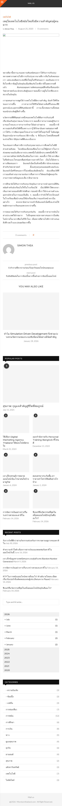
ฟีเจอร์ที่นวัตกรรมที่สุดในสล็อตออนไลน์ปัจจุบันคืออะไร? (44, 515)
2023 (7, 657)
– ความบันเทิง (32, 690)
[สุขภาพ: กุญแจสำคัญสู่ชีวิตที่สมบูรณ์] (31, 384)
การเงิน (32, 728)
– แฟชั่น (32, 703)
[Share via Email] (47, 235)
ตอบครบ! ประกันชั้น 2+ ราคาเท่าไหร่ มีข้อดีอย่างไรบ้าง (45, 479)
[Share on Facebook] (39, 235)
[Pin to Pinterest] (44, 235)
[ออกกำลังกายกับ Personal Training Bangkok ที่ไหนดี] (46, 424)
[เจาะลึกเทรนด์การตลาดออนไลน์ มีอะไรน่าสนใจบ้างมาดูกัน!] (16, 463)
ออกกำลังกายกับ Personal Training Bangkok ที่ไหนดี (46, 439)
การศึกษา (32, 722)
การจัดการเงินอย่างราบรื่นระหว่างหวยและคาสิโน (15, 514)
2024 (7, 653)
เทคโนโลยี (32, 773)
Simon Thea (9, 29)
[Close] (3, 3)
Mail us (31, 3)
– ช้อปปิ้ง (32, 696)
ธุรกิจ (32, 748)
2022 (7, 662)
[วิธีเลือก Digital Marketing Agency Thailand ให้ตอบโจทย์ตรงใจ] (16, 424)
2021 (6, 666)
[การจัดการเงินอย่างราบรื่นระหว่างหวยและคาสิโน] (16, 499)
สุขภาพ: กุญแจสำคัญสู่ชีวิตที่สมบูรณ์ (23, 406)
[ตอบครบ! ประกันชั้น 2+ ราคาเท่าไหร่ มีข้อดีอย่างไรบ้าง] (46, 463)
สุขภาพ (32, 761)
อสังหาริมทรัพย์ (32, 767)
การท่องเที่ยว (32, 709)
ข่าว (32, 735)
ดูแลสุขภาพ (32, 741)
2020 (7, 670)
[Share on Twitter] (41, 235)
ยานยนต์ (32, 754)
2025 (7, 649)
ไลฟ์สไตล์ (32, 780)
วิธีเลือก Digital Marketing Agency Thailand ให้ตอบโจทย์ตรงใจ (16, 441)
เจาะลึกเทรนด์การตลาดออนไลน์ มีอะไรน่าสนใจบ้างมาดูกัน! (16, 479)
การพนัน (32, 716)
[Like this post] (35, 235)
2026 (7, 614)
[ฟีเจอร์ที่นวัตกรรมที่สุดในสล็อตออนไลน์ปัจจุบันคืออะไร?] (46, 499)
